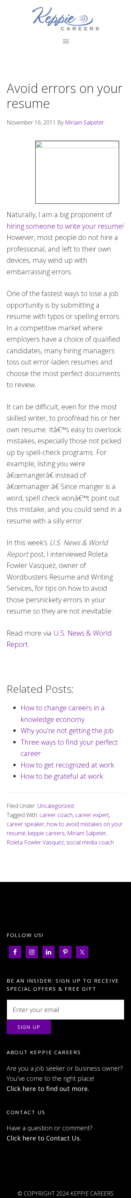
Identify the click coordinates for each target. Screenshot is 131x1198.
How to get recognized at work (67, 765)
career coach (56, 815)
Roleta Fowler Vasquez (35, 842)
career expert (92, 815)
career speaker (25, 824)
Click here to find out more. (48, 1088)
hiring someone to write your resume (64, 226)
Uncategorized (55, 806)
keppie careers (46, 833)
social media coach (90, 842)
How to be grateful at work (62, 776)
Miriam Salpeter (86, 833)
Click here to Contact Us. (44, 1138)
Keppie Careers (66, 18)
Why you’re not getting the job (67, 730)
